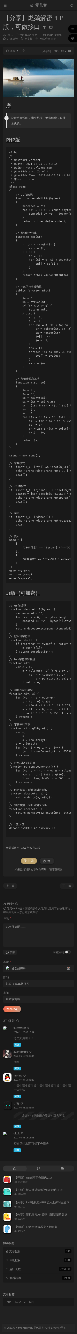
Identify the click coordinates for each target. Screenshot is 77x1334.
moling (18, 1075)
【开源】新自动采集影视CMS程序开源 (38, 1190)
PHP (53, 39)
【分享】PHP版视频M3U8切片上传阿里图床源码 (44, 1202)
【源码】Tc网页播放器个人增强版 (35, 1227)
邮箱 (6, 977)
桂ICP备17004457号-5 (54, 1327)
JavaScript (20, 1302)
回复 (17, 1044)
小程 (16, 1103)
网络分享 (45, 39)
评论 (7, 918)
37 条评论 (12, 39)
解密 (31, 1302)
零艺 (10, 35)
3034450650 (21, 1051)
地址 (6, 992)
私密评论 (59, 952)
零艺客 (37, 1327)
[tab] (14, 1169)
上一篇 (10, 886)
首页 (13, 51)
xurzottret (20, 1028)
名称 (7, 962)
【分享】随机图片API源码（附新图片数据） (42, 1214)
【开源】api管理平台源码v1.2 (33, 1178)
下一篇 (66, 886)
